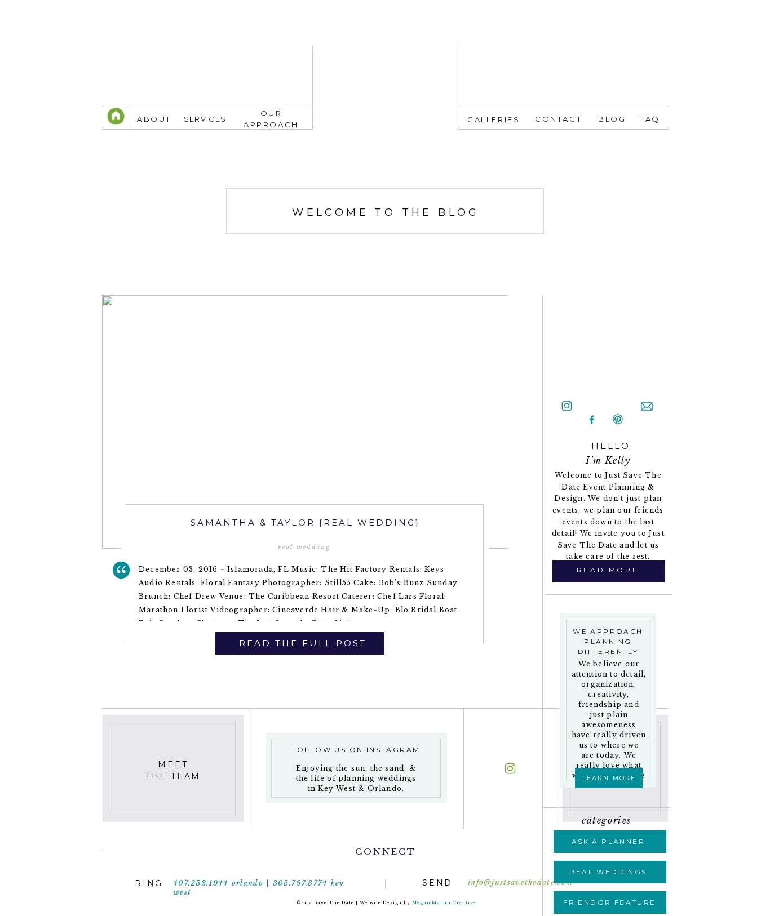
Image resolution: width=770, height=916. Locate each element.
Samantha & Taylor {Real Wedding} (305, 522)
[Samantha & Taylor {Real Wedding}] (304, 422)
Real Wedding (304, 547)
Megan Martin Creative (444, 902)
